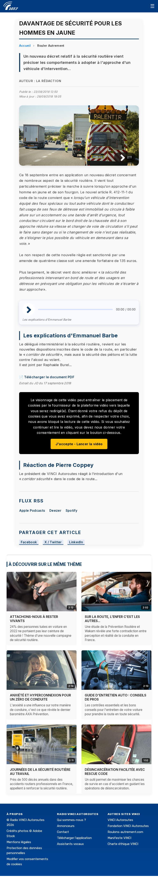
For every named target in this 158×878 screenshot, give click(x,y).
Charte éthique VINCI (123, 844)
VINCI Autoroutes (120, 820)
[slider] (75, 309)
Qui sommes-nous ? (71, 820)
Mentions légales (19, 842)
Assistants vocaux (70, 844)
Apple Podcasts (32, 511)
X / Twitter (53, 542)
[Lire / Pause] (119, 157)
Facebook (29, 542)
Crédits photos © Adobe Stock (24, 833)
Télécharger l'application (74, 838)
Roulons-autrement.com (125, 832)
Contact (63, 832)
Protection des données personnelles (24, 850)
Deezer (55, 511)
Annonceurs (65, 826)
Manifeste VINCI (119, 838)
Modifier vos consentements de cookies (27, 861)
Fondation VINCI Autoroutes (128, 826)
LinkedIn (76, 542)
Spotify (71, 511)
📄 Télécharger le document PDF (46, 377)
